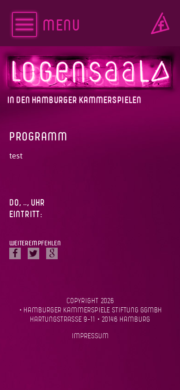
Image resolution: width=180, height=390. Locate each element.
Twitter (33, 253)
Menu (61, 25)
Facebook (160, 23)
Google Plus (52, 253)
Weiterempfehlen (34, 243)
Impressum (90, 336)
